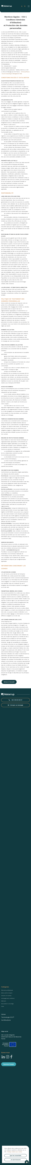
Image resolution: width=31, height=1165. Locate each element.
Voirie (2, 1006)
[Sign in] (22, 6)
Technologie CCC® (7, 1017)
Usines (3, 1014)
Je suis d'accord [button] (15, 1159)
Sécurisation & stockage (7, 1003)
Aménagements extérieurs (8, 998)
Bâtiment (3, 1001)
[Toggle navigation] (28, 6)
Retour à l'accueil (9, 682)
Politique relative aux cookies (14, 1151)
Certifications (6, 1020)
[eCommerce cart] (25, 6)
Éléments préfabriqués (7, 990)
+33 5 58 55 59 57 (16, 700)
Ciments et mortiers (6, 995)
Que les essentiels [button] (15, 1155)
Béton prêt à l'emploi (6, 993)
